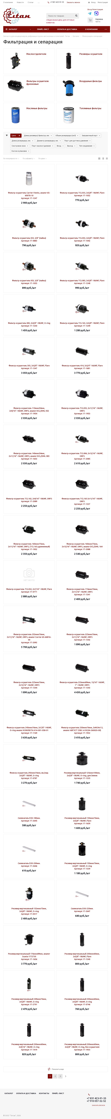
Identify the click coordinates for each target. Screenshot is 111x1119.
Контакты (44, 1093)
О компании (91, 29)
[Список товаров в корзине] (95, 22)
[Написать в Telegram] (90, 13)
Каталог (13, 29)
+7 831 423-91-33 (57, 2)
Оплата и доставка (67, 29)
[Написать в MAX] (96, 13)
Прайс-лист (43, 29)
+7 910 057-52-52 (96, 1101)
